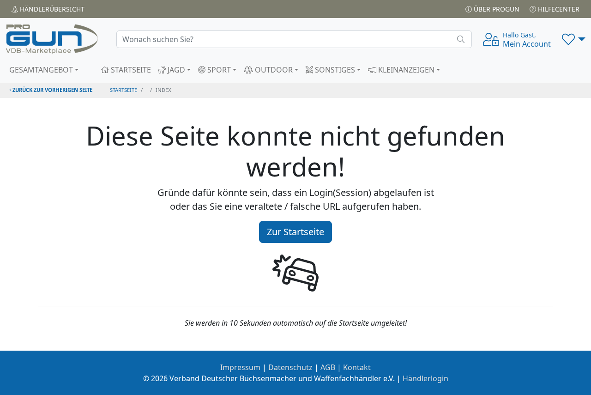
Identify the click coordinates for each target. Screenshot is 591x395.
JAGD (175, 70)
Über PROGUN (495, 9)
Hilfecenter (557, 9)
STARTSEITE (130, 70)
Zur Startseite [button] (295, 231)
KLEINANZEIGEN (405, 70)
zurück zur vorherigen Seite (51, 89)
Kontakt (357, 367)
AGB (327, 367)
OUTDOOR (273, 70)
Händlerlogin (425, 378)
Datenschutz (290, 367)
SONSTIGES (334, 70)
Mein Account (527, 39)
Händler (51, 9)
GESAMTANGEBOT (41, 70)
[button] (573, 39)
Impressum (240, 367)
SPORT (218, 70)
